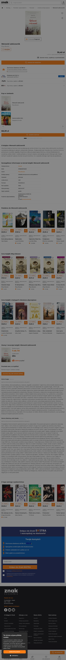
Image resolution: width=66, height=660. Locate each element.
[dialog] (15, 645)
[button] (14, 656)
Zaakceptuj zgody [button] (14, 651)
